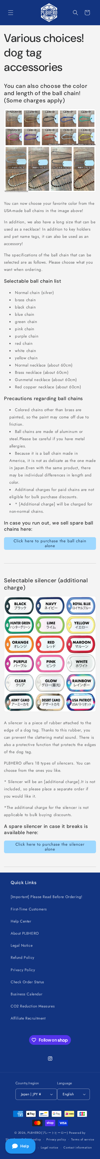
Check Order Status (27, 982)
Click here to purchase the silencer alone (50, 846)
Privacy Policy (23, 970)
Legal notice (49, 1147)
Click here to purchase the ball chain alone (50, 543)
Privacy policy (56, 1139)
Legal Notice (22, 945)
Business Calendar (26, 994)
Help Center (21, 921)
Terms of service (82, 1139)
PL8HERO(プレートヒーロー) (47, 1133)
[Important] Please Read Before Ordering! (46, 896)
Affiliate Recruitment (28, 1018)
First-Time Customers (29, 909)
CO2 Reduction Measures (33, 1006)
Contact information (77, 1147)
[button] (11, 13)
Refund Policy (22, 957)
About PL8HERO (25, 933)
